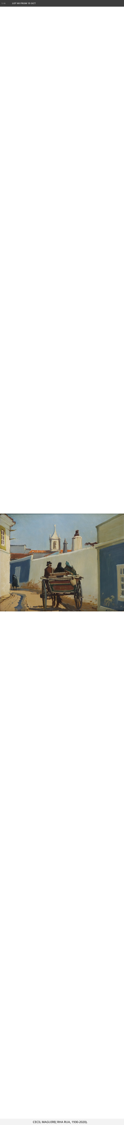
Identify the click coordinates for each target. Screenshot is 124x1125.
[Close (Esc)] (120, 3)
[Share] (114, 3)
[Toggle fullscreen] (107, 3)
